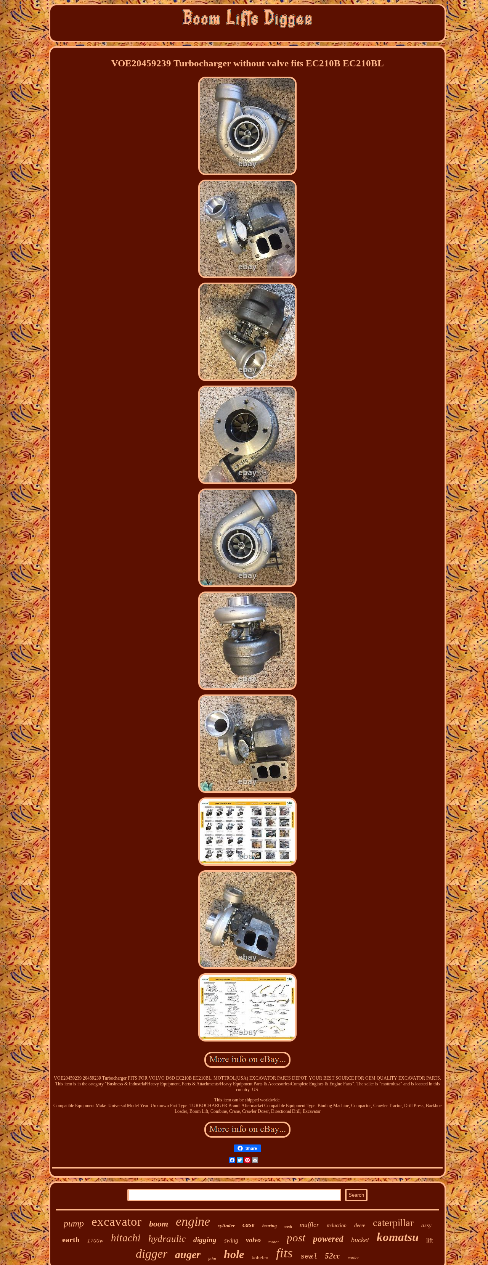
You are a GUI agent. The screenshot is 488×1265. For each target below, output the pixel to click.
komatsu (398, 1237)
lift (429, 1240)
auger (188, 1254)
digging (205, 1240)
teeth (288, 1227)
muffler (309, 1224)
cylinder (226, 1225)
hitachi (126, 1238)
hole (234, 1254)
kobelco (260, 1257)
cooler (353, 1257)
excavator (116, 1221)
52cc (332, 1255)
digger (151, 1253)
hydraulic (167, 1238)
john (212, 1258)
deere (359, 1225)
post (296, 1237)
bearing (269, 1225)
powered (328, 1239)
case (248, 1224)
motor (273, 1241)
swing (231, 1240)
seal (308, 1256)
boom (158, 1223)
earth (71, 1239)
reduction (337, 1225)
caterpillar (393, 1222)
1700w (95, 1241)
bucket (360, 1240)
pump (74, 1223)
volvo (253, 1240)
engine (193, 1221)
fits (284, 1253)
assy (426, 1225)
